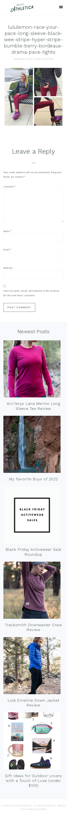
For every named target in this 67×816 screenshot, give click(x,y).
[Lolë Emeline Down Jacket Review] (32, 666)
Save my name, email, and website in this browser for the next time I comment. (31, 293)
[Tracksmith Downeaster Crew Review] (32, 591)
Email (7, 249)
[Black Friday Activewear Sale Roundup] (32, 515)
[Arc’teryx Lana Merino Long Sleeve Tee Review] (32, 369)
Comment (9, 186)
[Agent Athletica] (22, 10)
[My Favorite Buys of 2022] (32, 445)
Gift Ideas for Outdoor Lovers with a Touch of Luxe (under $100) (33, 781)
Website (8, 268)
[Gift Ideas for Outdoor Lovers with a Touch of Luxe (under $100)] (32, 741)
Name (7, 231)
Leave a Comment (44, 59)
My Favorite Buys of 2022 (33, 479)
